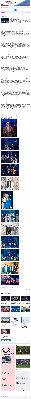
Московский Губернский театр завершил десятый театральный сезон (5, 315)
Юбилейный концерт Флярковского (21, 390)
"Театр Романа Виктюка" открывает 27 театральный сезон (15, 325)
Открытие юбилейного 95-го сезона (6, 385)
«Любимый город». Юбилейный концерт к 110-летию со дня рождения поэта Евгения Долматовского (7, 389)
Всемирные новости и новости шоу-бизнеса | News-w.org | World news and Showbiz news (11, 14)
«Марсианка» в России (4, 379)
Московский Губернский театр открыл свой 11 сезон (25, 314)
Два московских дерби (19, 369)
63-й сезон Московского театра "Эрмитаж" (4, 337)
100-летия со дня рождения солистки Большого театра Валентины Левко (23, 375)
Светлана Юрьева (12, 287)
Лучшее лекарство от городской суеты (21, 387)
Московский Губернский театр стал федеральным (5, 325)
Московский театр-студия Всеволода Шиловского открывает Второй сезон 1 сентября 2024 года (25, 326)
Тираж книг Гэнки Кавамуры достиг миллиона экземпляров (7, 376)
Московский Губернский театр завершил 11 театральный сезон (15, 304)
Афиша (23, 14)
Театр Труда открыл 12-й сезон (5, 373)
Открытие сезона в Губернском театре (3, 304)
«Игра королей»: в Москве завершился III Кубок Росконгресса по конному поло (8, 370)
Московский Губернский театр (6, 287)
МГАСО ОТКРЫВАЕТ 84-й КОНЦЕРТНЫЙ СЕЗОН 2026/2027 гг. (7, 382)
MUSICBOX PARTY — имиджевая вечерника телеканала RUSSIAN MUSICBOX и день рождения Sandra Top (22, 379)
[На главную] (9, 2)
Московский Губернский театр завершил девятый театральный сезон (25, 304)
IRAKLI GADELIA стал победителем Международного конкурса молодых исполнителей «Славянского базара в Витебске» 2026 (21, 383)
